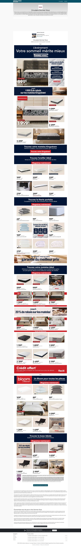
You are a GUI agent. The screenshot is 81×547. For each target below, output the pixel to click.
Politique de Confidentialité (44, 544)
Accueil (14, 535)
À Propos (14, 536)
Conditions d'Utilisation (36, 544)
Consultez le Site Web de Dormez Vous (40, 526)
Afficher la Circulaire (39, 36)
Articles (65, 1)
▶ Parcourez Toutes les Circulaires (40, 485)
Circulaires (61, 1)
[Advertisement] (40, 25)
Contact (14, 539)
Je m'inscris (54, 530)
